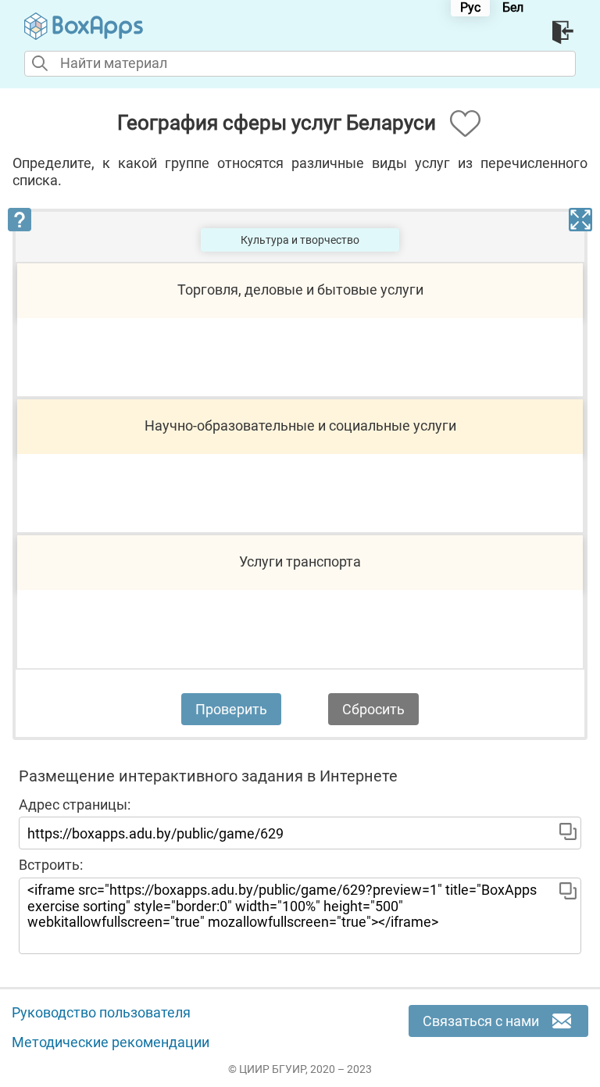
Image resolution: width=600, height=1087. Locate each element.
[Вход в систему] (564, 32)
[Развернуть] (580, 219)
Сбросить (373, 709)
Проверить (231, 709)
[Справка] (19, 219)
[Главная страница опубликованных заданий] (83, 26)
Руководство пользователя (101, 1013)
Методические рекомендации (110, 1042)
